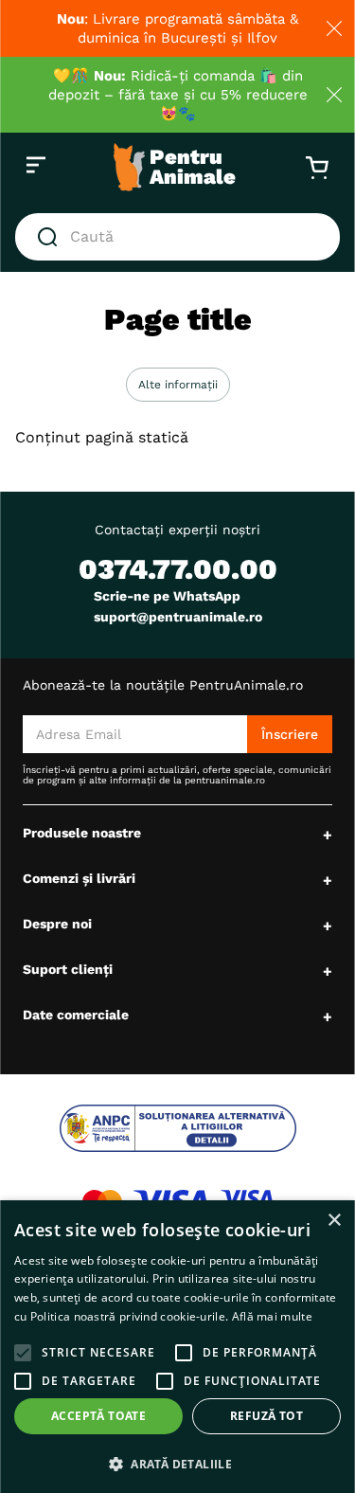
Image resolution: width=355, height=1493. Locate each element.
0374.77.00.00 (178, 568)
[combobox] (177, 237)
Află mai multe (272, 1316)
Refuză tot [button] (266, 1416)
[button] (178, 385)
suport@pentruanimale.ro (178, 616)
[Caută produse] (51, 237)
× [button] (334, 1221)
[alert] (177, 1346)
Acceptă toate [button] (98, 1416)
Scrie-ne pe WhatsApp (167, 595)
